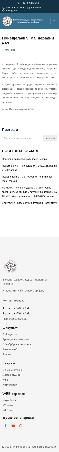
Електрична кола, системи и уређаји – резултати (29, 202)
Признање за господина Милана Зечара (24, 159)
